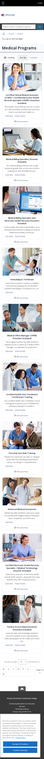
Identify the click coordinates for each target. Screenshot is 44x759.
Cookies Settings (20, 750)
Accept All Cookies (20, 744)
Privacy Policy (20, 738)
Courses (11, 34)
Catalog (11, 57)
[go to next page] (8, 669)
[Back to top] (22, 700)
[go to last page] (3, 669)
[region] (20, 736)
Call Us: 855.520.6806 (12, 39)
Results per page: (10, 662)
